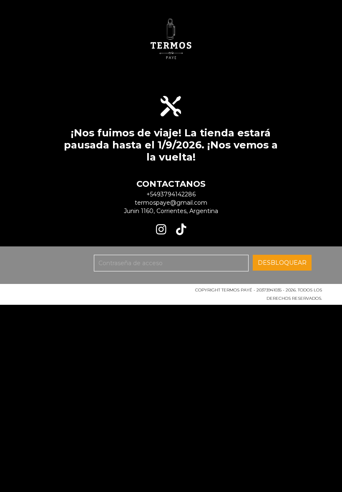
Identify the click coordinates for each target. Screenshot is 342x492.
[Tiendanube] (56, 292)
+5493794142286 (171, 194)
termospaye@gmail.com (171, 202)
